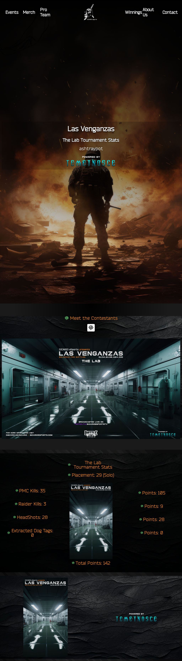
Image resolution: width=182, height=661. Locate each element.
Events (12, 12)
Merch (29, 12)
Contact (170, 12)
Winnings (133, 12)
